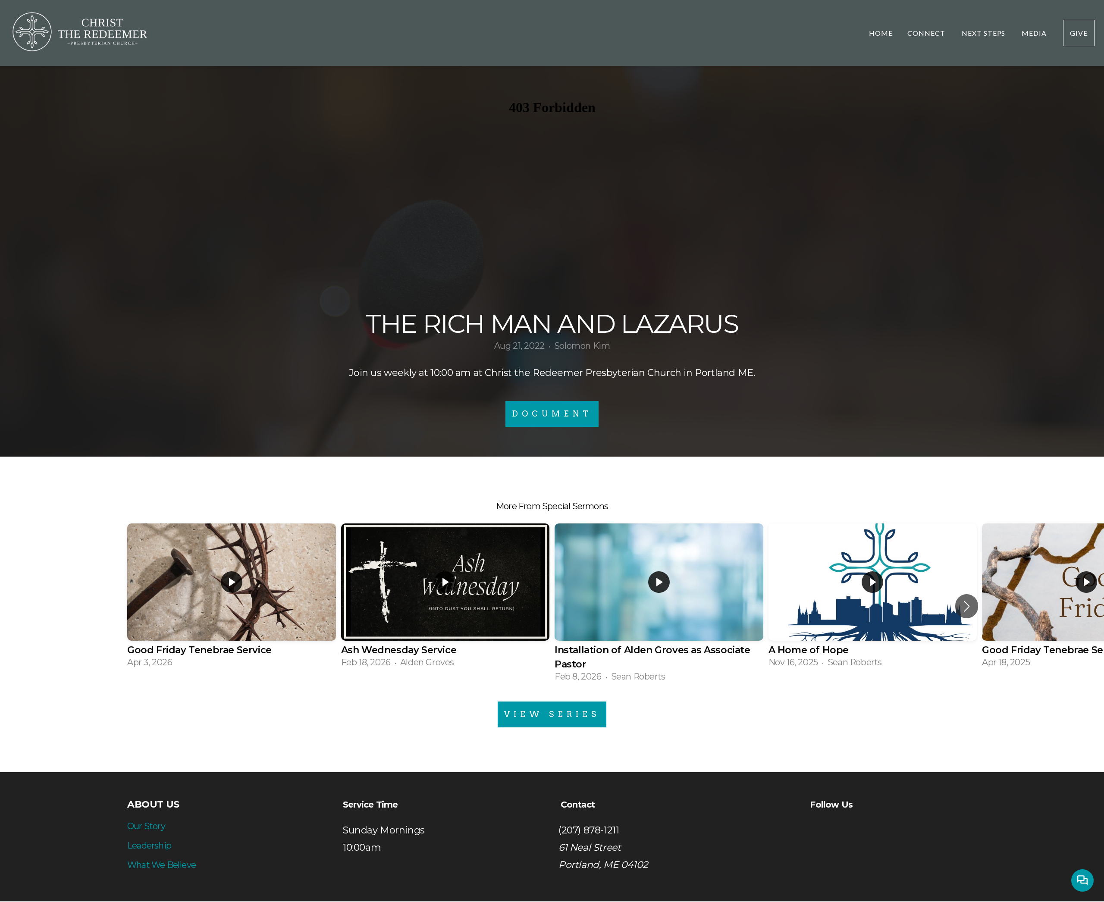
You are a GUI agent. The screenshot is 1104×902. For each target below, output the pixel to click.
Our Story (146, 826)
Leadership (149, 845)
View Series (552, 714)
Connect (927, 33)
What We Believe (161, 865)
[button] (966, 606)
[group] (231, 598)
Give (1079, 33)
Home (881, 33)
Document (552, 413)
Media (1035, 33)
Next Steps (984, 33)
